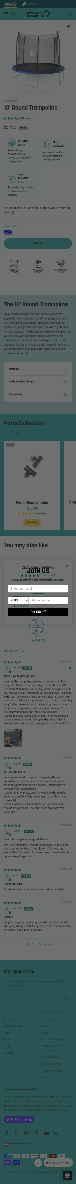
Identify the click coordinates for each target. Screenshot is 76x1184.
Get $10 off (38, 612)
